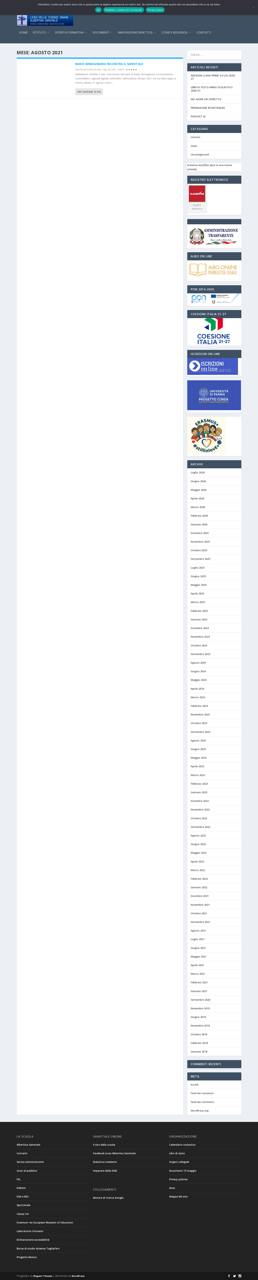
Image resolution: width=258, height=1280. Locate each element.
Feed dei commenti (202, 1102)
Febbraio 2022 (199, 878)
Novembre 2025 (200, 541)
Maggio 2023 (198, 757)
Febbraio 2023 (199, 783)
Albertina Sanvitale (28, 1144)
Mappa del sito (178, 1196)
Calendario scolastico (182, 1144)
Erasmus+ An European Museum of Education (45, 1222)
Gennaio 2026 (199, 524)
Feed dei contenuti (202, 1093)
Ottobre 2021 (199, 913)
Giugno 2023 (198, 749)
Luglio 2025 (197, 567)
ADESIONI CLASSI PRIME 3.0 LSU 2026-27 (213, 77)
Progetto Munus (27, 1257)
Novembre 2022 (200, 809)
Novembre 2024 (200, 636)
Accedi (195, 1084)
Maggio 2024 (198, 680)
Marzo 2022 (198, 870)
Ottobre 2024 (199, 645)
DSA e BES (23, 1196)
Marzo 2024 (198, 697)
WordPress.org (200, 1110)
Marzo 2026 (198, 507)
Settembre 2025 (200, 559)
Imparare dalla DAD (105, 1170)
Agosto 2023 (198, 740)
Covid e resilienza (175, 32)
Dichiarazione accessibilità (33, 1239)
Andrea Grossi (94, 69)
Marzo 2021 (198, 973)
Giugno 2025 (198, 576)
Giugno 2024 (198, 671)
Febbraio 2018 (199, 1043)
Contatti (204, 32)
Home (23, 32)
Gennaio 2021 (199, 991)
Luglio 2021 (197, 939)
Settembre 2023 (200, 732)
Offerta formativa (69, 32)
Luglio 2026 (197, 472)
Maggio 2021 (198, 956)
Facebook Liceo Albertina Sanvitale (114, 1153)
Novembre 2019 (200, 1008)
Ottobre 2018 (199, 1034)
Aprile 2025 (197, 593)
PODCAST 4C (198, 116)
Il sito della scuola (104, 1144)
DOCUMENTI (101, 32)
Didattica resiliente (105, 1162)
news (121, 69)
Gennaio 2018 (199, 1051)
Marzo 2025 (198, 602)
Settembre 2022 (200, 827)
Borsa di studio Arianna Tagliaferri (38, 1248)
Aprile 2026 (197, 498)
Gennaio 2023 (199, 792)
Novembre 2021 (200, 904)
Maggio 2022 (198, 852)
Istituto (39, 32)
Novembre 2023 (200, 714)
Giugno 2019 (198, 1017)
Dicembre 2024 (200, 628)
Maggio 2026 (198, 489)
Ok (98, 9)
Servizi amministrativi (30, 1162)
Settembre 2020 (200, 999)
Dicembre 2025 (200, 533)
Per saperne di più (89, 91)
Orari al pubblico (27, 1170)
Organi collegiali (179, 1162)
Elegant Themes (42, 1276)
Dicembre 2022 (200, 801)
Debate (21, 1188)
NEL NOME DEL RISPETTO (206, 99)
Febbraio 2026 (199, 515)
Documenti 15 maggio (182, 1170)
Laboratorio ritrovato (30, 1231)
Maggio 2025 (198, 585)
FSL (19, 1179)
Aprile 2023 (197, 766)
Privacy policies (178, 1179)
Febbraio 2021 (199, 982)
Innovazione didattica (135, 32)
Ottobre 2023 (199, 723)
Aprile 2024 (197, 688)
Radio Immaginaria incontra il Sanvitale (109, 64)
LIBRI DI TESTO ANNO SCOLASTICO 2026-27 (212, 89)
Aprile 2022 (197, 861)
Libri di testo (177, 1153)
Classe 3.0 (23, 1214)
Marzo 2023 (198, 775)
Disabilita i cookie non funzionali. (123, 9)
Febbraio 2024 (199, 706)
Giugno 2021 (198, 948)
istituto (195, 137)
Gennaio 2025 (199, 619)
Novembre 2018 (200, 1025)
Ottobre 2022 (199, 818)
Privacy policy (155, 9)
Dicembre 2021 (200, 896)
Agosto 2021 (198, 930)
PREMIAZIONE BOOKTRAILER (208, 107)
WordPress (78, 1276)
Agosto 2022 (198, 835)
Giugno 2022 (198, 844)
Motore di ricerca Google (108, 1197)
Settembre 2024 (200, 654)
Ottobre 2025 (199, 550)
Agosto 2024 (198, 662)
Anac (172, 1188)
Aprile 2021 (197, 965)
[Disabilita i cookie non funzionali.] (253, 7)
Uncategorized (200, 154)
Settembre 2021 (200, 922)
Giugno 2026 (198, 481)
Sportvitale (23, 1205)
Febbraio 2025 (199, 611)
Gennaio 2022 (199, 887)
